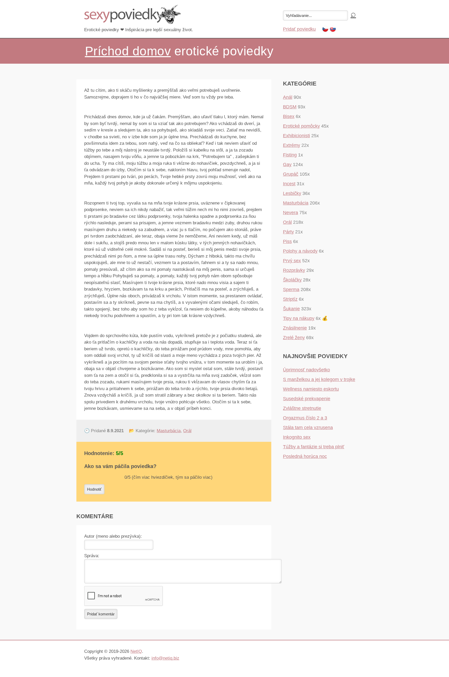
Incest (289, 183)
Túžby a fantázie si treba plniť (313, 446)
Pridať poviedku (299, 29)
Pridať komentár (101, 614)
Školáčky (292, 279)
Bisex (288, 116)
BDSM (289, 106)
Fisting (290, 154)
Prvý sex (292, 260)
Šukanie (291, 308)
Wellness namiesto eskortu (311, 389)
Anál (287, 97)
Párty (288, 231)
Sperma (291, 289)
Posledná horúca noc (305, 456)
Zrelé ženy (294, 337)
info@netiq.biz (165, 658)
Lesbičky (292, 193)
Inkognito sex (297, 437)
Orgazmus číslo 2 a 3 (305, 417)
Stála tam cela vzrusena (308, 427)
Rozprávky (294, 270)
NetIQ (136, 651)
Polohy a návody (300, 251)
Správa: (91, 555)
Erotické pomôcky (301, 126)
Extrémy (291, 145)
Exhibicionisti (296, 135)
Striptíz (290, 299)
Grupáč (290, 174)
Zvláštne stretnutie (302, 408)
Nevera (290, 212)
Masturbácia (169, 430)
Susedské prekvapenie (306, 398)
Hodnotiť (94, 489)
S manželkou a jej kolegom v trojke (319, 379)
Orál (187, 430)
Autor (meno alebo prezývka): (113, 536)
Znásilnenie (295, 328)
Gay (287, 164)
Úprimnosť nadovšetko (306, 369)
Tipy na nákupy (298, 318)
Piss (287, 241)
